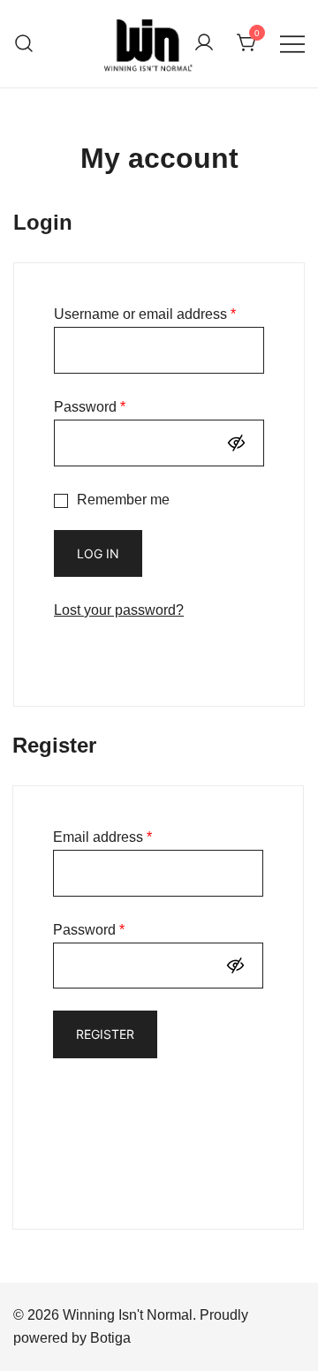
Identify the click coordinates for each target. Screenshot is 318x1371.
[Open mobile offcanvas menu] (292, 44)
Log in (98, 553)
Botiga (110, 1337)
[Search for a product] (24, 44)
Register (105, 1034)
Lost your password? (119, 609)
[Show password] (240, 443)
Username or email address (145, 314)
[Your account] (204, 44)
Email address (102, 837)
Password (89, 406)
